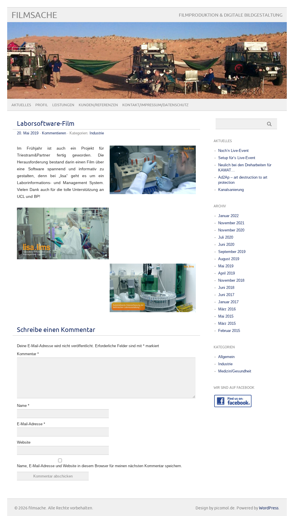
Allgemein (226, 357)
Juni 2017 (226, 295)
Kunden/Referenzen (98, 105)
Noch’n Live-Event (233, 150)
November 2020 (231, 230)
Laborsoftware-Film (45, 124)
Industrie (97, 133)
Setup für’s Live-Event (236, 158)
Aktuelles (21, 105)
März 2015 (227, 323)
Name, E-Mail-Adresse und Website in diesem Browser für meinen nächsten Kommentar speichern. (99, 466)
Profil (41, 105)
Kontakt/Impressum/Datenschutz (155, 105)
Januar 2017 (228, 302)
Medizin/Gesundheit (234, 371)
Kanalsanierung (231, 190)
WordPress (268, 508)
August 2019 (228, 259)
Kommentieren (54, 133)
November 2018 (231, 280)
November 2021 (231, 223)
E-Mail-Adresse (31, 424)
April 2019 (226, 273)
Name (23, 405)
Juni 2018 (226, 287)
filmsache (34, 15)
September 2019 (231, 252)
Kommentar (28, 354)
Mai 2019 (225, 266)
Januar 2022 (228, 216)
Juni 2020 (226, 244)
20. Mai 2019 (27, 133)
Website (23, 442)
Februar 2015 (229, 330)
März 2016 (227, 309)
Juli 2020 (225, 237)
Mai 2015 (225, 316)
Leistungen (63, 105)
